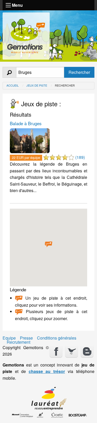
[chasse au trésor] (26, 34)
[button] (49, 244)
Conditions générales (56, 338)
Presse (26, 338)
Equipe (9, 338)
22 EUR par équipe (26, 157)
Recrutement (18, 342)
